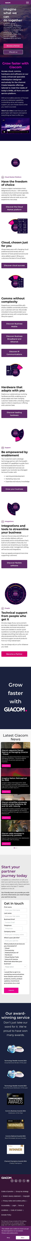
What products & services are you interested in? (14, 945)
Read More (6, 766)
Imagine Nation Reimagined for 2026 (14, 779)
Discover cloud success (14, 265)
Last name (8, 913)
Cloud (7, 948)
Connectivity (9, 950)
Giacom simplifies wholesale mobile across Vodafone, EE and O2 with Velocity (14, 804)
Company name (9, 931)
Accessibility (5, 1205)
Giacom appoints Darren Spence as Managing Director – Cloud (15, 752)
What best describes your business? (13, 963)
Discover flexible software (14, 564)
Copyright (26, 1196)
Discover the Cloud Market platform (14, 208)
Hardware (8, 955)
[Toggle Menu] (27, 2)
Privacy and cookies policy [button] (10, 1233)
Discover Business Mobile (14, 325)
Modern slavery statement (12, 1196)
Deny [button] (8, 1237)
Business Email (9, 919)
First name (8, 907)
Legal (14, 1205)
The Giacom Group (7, 1221)
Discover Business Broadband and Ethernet (14, 339)
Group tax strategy (22, 1191)
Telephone (8, 925)
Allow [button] (22, 1237)
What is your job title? (12, 938)
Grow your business (14, 489)
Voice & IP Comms (11, 959)
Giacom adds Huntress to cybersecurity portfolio (13, 834)
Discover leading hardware (14, 413)
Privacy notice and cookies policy (14, 1201)
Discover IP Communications (14, 352)
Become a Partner (14, 654)
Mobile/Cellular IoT (11, 952)
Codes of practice (7, 1191)
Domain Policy (6, 1215)
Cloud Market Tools (12, 957)
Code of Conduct (16, 1210)
